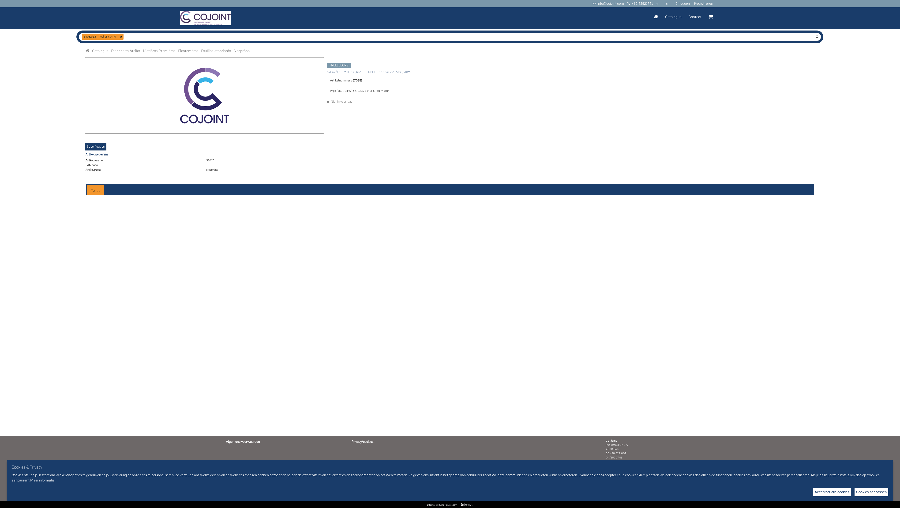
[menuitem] (100, 51)
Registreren (703, 3)
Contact (695, 16)
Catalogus (673, 16)
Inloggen (683, 3)
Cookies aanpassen (871, 492)
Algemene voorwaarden (243, 441)
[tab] (95, 190)
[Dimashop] (205, 18)
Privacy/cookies (363, 441)
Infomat (466, 504)
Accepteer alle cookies (832, 492)
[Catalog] (88, 50)
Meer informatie (42, 480)
